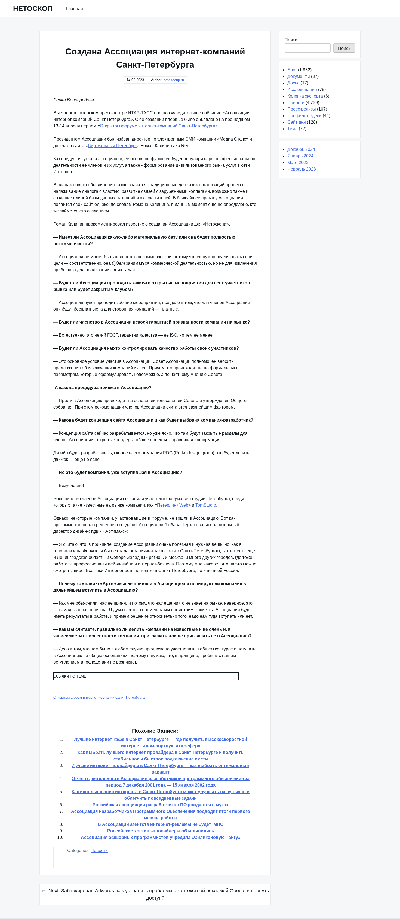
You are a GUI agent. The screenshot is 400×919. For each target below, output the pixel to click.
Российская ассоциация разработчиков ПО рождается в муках (161, 804)
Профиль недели (304, 115)
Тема (292, 128)
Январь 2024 (300, 156)
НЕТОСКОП (33, 8)
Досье (293, 83)
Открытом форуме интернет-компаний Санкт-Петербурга (157, 126)
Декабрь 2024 (301, 149)
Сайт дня (296, 122)
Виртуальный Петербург (112, 145)
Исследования (302, 89)
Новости (99, 850)
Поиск (291, 40)
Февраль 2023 (301, 169)
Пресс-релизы (301, 109)
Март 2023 (298, 162)
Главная (74, 8)
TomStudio (205, 505)
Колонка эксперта (305, 96)
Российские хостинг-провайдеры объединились (160, 831)
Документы (298, 76)
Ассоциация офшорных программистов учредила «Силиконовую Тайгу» (161, 837)
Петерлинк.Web (172, 505)
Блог (292, 70)
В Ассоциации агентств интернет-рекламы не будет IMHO (160, 824)
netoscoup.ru (174, 80)
